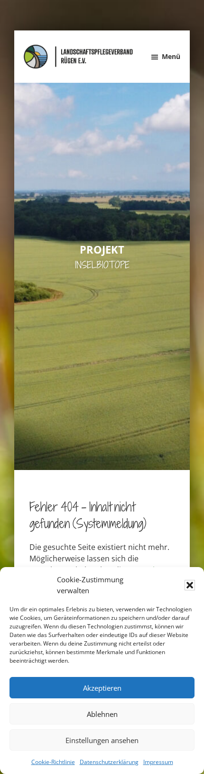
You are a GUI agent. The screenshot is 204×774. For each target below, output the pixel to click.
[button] (190, 585)
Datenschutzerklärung (109, 762)
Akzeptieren (102, 688)
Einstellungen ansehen (102, 740)
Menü (171, 56)
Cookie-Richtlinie (53, 762)
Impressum (158, 762)
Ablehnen (102, 714)
